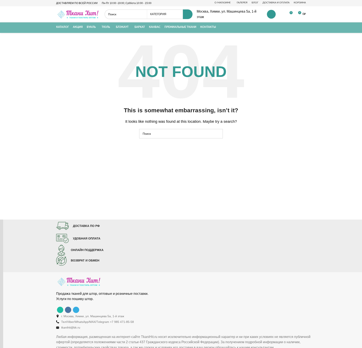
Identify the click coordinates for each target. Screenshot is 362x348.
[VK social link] (68, 310)
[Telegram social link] (76, 310)
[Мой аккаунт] (271, 14)
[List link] (184, 316)
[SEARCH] (188, 14)
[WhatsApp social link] (60, 310)
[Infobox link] (78, 226)
